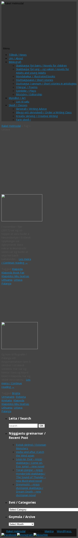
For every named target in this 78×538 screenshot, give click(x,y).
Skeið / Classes (18, 105)
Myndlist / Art (17, 98)
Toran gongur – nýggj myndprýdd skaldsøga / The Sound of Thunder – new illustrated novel (31, 475)
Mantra (49, 531)
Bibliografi (15, 62)
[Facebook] (9, 535)
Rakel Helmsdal (11, 126)
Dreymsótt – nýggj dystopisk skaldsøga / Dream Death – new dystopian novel (29, 489)
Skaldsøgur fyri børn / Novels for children (41, 65)
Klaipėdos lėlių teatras (15, 276)
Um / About (16, 58)
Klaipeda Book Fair (12, 272)
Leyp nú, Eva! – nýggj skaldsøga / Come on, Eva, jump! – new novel (30, 462)
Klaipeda (17, 269)
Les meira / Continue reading (16, 260)
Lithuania (6, 280)
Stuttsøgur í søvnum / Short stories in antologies (46, 83)
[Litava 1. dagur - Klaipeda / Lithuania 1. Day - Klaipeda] (19, 348)
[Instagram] (25, 535)
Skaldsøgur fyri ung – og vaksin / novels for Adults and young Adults (42, 70)
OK (42, 425)
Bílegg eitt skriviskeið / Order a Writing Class (44, 112)
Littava (18, 280)
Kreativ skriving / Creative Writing (37, 116)
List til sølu (22, 101)
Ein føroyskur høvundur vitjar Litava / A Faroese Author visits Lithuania (15, 176)
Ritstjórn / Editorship (29, 94)
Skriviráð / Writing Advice (31, 108)
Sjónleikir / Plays (26, 90)
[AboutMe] (41, 535)
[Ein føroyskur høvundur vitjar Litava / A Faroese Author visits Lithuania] (21, 220)
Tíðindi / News (18, 54)
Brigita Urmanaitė (10, 394)
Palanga (6, 283)
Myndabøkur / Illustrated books (35, 76)
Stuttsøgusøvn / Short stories (34, 80)
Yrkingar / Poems (27, 87)
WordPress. (64, 531)
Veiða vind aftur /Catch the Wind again (30, 453)
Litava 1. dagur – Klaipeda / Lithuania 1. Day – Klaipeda (13, 304)
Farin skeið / (23, 119)
